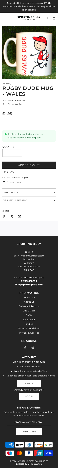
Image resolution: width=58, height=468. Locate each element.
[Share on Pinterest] (19, 217)
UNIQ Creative (35, 464)
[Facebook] (25, 347)
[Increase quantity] (18, 153)
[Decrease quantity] (6, 153)
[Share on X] (11, 217)
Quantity (8, 146)
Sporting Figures (13, 100)
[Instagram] (32, 347)
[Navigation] (3, 18)
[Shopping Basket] (54, 18)
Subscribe (29, 431)
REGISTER (29, 383)
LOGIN (29, 396)
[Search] (46, 18)
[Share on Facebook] (4, 217)
